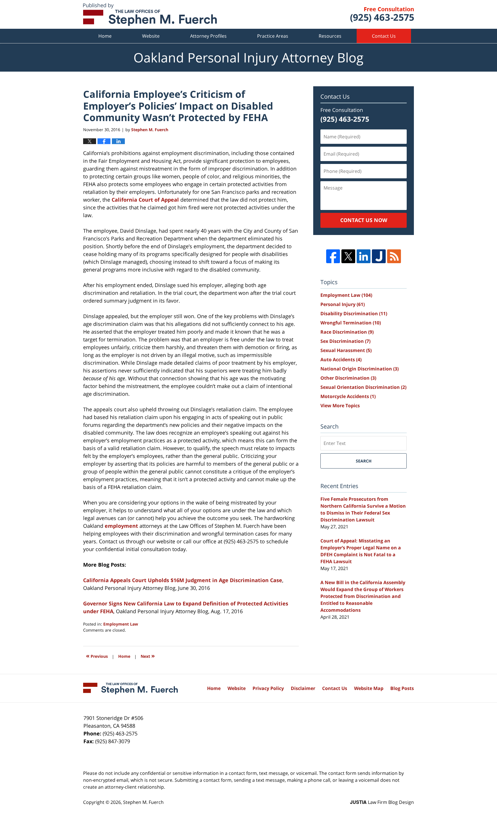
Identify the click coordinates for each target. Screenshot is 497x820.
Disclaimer (303, 688)
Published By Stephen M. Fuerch (382, 14)
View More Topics (340, 405)
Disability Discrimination (353, 313)
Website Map (368, 688)
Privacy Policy (268, 688)
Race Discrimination (347, 332)
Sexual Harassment (346, 350)
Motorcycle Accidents (348, 396)
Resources (330, 36)
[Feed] (394, 256)
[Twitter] (348, 256)
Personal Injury (342, 304)
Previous (97, 656)
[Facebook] (333, 256)
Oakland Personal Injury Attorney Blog (150, 14)
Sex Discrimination (345, 341)
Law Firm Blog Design (382, 802)
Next (148, 656)
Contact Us (384, 36)
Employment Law (120, 624)
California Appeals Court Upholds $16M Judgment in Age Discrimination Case (182, 580)
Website (151, 36)
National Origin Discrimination (359, 369)
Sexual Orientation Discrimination (363, 387)
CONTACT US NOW (363, 220)
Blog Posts (402, 688)
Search (364, 461)
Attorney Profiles (208, 36)
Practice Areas (272, 36)
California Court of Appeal (145, 199)
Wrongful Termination (350, 323)
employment (121, 525)
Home (105, 36)
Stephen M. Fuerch (143, 802)
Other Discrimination (348, 378)
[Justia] (379, 256)
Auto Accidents (341, 359)
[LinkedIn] (363, 256)
